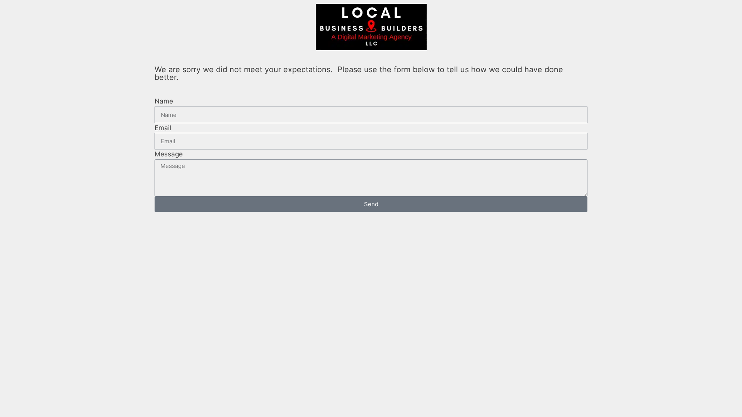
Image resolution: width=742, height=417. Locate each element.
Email (163, 128)
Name (164, 101)
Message (169, 154)
